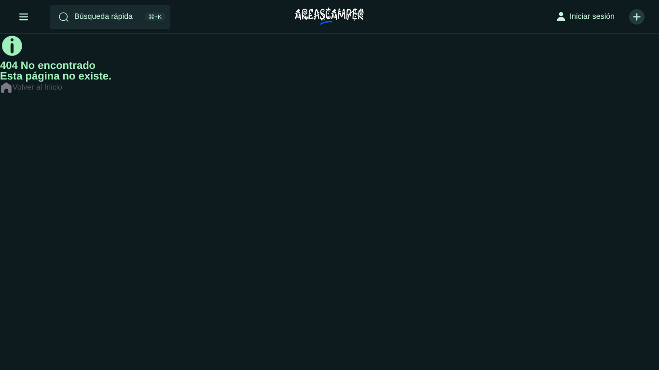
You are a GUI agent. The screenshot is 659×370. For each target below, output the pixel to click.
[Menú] (23, 16)
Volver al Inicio (37, 87)
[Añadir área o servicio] (637, 17)
